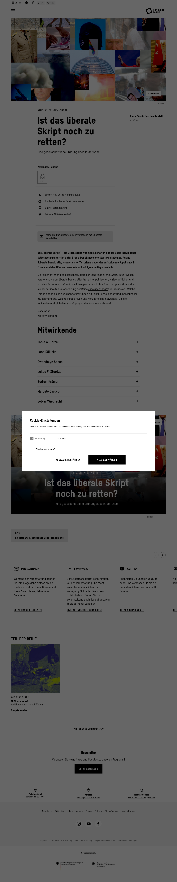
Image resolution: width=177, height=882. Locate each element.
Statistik (61, 438)
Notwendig (40, 438)
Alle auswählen (107, 459)
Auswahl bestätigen (68, 459)
